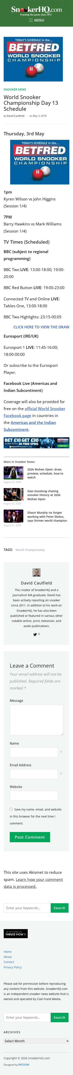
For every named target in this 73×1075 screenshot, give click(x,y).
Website (16, 786)
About (8, 957)
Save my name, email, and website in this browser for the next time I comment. (35, 816)
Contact (9, 962)
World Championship (30, 550)
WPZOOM (23, 1064)
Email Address (20, 765)
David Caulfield (15, 116)
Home (8, 952)
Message (16, 700)
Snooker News (15, 89)
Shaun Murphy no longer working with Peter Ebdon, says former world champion (47, 516)
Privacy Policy (13, 967)
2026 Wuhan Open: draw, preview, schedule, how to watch (45, 473)
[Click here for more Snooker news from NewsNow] (16, 934)
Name (14, 743)
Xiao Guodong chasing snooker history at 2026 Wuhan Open (43, 495)
